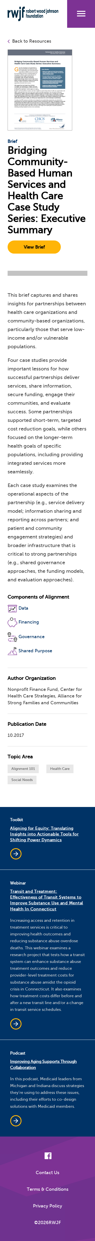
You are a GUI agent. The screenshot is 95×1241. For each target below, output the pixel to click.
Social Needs (22, 780)
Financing (28, 622)
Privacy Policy (47, 1205)
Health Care (60, 769)
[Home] (33, 14)
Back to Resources (31, 41)
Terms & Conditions (47, 1189)
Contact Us (47, 1172)
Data (23, 608)
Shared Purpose (35, 650)
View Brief (34, 247)
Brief (12, 141)
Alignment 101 (23, 769)
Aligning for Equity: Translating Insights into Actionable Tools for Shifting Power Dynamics (44, 834)
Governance (31, 636)
